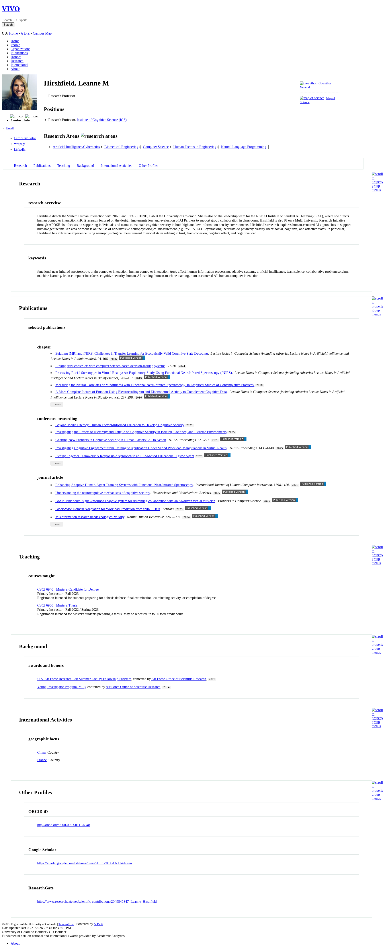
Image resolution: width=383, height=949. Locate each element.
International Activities (116, 165)
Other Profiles (148, 165)
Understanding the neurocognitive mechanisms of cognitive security (102, 493)
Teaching (63, 165)
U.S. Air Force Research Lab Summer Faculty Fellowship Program (84, 679)
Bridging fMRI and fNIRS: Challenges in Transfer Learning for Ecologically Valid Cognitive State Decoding (131, 353)
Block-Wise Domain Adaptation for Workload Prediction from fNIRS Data (107, 509)
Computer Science (156, 147)
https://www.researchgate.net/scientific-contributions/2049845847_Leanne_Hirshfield (97, 901)
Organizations (20, 49)
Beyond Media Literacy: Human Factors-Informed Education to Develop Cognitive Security (119, 425)
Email (10, 128)
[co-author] (308, 83)
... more (57, 404)
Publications (19, 53)
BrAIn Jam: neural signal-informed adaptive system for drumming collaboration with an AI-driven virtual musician (135, 501)
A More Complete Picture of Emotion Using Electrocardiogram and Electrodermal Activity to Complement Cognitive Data (141, 392)
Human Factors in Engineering (194, 147)
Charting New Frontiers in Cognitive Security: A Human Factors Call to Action (110, 440)
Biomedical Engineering (121, 147)
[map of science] (312, 98)
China (41, 752)
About (15, 69)
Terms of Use (66, 924)
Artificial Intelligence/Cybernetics (76, 147)
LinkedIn (19, 149)
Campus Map (42, 33)
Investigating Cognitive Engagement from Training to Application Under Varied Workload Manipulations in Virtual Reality (141, 448)
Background (85, 165)
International (19, 65)
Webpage (19, 144)
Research (17, 61)
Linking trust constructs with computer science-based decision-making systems (110, 366)
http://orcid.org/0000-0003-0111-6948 (63, 825)
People (15, 45)
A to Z (25, 33)
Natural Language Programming (243, 147)
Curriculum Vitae (25, 138)
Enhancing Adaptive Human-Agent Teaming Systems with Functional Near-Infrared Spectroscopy (124, 485)
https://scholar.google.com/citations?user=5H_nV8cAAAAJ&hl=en (84, 863)
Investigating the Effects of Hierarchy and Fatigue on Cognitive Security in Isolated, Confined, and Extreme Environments (141, 432)
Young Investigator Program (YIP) (61, 687)
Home (13, 33)
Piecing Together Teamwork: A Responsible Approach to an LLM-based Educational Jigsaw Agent (124, 456)
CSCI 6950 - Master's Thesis (57, 605)
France (42, 760)
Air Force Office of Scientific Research (178, 679)
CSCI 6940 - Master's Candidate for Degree (68, 589)
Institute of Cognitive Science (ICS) (102, 120)
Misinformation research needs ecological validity (89, 517)
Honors (16, 57)
